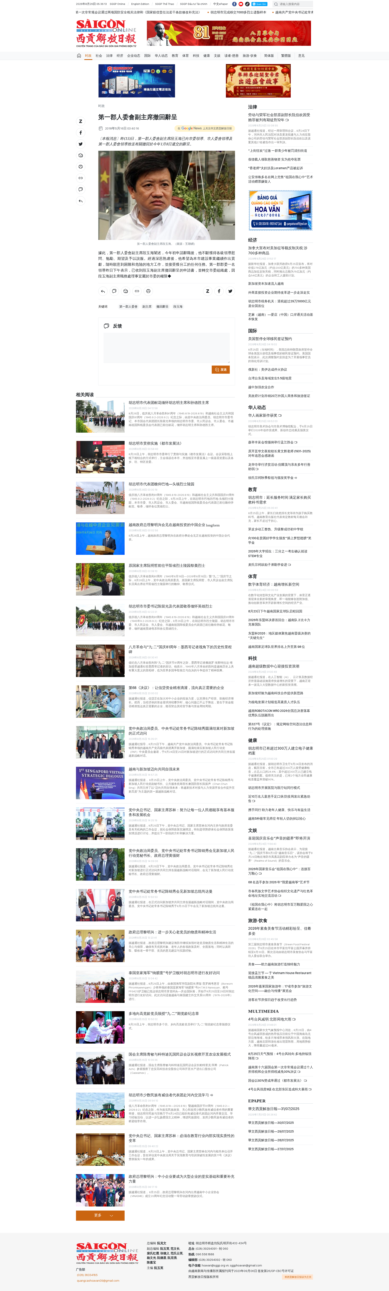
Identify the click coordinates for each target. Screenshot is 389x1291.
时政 (88, 56)
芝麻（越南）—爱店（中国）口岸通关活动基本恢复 (280, 317)
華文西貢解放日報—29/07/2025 (271, 1131)
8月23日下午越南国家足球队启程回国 (275, 611)
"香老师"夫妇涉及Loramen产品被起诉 (275, 168)
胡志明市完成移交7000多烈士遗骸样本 (139, 12)
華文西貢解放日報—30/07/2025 (271, 1123)
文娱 (217, 56)
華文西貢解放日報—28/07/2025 (271, 1140)
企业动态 (133, 56)
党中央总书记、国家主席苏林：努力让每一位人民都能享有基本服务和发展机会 (181, 812)
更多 (98, 1215)
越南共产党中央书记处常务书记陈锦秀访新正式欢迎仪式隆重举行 (223, 12)
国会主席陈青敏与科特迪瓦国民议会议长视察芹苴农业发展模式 (180, 1054)
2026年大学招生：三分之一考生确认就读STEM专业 (277, 553)
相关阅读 (85, 394)
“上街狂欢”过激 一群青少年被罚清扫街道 (277, 151)
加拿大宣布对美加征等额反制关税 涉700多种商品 (277, 250)
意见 (301, 56)
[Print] (80, 166)
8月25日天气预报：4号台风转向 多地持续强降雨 (279, 1056)
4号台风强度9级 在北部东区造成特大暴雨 (278, 1089)
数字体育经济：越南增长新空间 (273, 584)
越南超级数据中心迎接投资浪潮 (273, 666)
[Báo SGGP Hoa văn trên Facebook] (234, 4)
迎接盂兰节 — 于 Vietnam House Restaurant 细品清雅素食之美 (279, 975)
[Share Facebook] (80, 132)
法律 (109, 56)
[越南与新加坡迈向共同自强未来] (100, 783)
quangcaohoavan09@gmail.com (98, 1280)
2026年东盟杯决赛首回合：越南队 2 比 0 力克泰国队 (279, 622)
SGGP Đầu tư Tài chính (193, 3)
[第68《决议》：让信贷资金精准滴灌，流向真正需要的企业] (100, 701)
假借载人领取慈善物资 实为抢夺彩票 (274, 159)
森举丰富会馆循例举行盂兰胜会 (271, 442)
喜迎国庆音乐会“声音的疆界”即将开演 (279, 838)
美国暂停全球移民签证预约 (270, 339)
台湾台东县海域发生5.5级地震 (270, 378)
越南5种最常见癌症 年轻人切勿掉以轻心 (277, 818)
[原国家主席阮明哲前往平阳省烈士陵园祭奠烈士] (100, 579)
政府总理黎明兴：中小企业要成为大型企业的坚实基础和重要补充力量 (181, 1178)
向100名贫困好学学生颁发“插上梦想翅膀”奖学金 (279, 540)
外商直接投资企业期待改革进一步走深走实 (279, 292)
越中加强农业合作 (261, 387)
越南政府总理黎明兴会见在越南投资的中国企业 (174, 525)
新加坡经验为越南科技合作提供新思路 (275, 693)
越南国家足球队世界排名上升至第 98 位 (276, 647)
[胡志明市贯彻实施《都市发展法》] (100, 457)
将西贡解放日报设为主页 (298, 1277)
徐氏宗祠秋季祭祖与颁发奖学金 (271, 478)
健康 (206, 56)
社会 (99, 56)
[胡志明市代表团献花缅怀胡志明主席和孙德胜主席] (100, 416)
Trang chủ (79, 56)
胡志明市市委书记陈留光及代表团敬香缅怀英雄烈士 (171, 606)
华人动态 (161, 56)
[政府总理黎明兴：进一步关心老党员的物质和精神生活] (100, 946)
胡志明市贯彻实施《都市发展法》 (156, 443)
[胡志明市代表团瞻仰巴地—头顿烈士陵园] (100, 498)
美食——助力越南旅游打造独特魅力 (274, 964)
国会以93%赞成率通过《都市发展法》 (276, 1080)
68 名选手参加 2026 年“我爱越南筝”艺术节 (279, 882)
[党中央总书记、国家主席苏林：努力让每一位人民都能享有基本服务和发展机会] (100, 824)
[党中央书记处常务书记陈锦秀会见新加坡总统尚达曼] (100, 905)
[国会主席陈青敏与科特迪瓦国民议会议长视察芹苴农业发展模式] (100, 1068)
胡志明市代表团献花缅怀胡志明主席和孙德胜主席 (169, 402)
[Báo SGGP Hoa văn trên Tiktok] (247, 4)
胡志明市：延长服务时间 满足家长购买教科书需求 (279, 499)
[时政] (80, 200)
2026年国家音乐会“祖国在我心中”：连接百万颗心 (279, 871)
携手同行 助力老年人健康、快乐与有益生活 (279, 810)
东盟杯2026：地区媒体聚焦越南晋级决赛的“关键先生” (279, 635)
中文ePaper (220, 3)
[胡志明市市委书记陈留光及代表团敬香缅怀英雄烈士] (100, 620)
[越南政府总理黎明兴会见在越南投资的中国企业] (100, 538)
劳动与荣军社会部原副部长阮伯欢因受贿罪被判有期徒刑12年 (279, 117)
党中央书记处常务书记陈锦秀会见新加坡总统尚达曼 (171, 891)
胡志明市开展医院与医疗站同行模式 (274, 788)
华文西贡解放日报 (106, 33)
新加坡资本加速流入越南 (266, 284)
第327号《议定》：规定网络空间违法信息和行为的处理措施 (280, 726)
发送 (224, 369)
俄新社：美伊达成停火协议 (267, 369)
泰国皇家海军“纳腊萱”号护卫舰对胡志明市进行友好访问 (174, 973)
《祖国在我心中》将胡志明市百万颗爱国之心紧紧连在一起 (280, 907)
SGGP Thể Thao (164, 3)
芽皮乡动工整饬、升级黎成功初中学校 (275, 529)
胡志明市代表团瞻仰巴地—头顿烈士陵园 (161, 484)
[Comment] (80, 189)
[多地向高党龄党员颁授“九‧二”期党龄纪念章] (100, 1027)
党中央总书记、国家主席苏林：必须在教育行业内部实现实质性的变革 (181, 1138)
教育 (175, 56)
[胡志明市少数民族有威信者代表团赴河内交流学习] (100, 1109)
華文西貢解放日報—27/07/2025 (271, 1149)
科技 (196, 56)
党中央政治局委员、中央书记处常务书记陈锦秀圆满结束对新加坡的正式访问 (181, 730)
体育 (185, 56)
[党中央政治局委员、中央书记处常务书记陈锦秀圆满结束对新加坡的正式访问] (100, 742)
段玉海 (178, 306)
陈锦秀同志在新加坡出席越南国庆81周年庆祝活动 (314, 12)
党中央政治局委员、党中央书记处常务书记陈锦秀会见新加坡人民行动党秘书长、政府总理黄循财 (181, 853)
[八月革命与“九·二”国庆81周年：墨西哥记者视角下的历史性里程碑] (100, 661)
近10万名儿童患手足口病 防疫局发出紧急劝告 (279, 799)
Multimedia (263, 1011)
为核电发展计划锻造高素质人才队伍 (274, 702)
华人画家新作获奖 (263, 415)
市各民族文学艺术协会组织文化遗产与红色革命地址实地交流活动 (280, 893)
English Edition (140, 3)
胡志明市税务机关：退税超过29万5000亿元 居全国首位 (279, 303)
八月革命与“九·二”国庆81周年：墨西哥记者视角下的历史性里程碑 (180, 649)
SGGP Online (117, 3)
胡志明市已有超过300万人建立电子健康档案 (280, 750)
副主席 (147, 306)
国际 (147, 56)
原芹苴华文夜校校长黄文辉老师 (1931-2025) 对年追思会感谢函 (279, 453)
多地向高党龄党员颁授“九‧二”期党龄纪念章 (164, 1013)
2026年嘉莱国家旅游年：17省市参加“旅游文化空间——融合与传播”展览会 (280, 988)
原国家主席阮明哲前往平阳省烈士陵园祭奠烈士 (167, 565)
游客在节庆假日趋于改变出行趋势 (272, 1000)
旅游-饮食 (250, 56)
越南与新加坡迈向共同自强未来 (154, 769)
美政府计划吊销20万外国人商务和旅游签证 (279, 396)
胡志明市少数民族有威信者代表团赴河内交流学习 (169, 1095)
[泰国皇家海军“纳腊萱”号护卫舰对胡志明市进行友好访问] (100, 986)
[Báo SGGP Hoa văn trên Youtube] (240, 4)
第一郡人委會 (128, 306)
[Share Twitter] (80, 144)
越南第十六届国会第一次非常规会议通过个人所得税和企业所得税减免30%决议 (280, 1069)
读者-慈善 (231, 56)
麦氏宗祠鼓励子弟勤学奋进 (268, 565)
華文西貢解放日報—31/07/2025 (273, 1109)
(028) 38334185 (87, 1275)
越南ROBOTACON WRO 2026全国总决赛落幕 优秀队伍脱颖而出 (279, 713)
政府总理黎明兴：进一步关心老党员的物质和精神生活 (172, 932)
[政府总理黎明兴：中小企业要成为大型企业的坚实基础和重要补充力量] (100, 1190)
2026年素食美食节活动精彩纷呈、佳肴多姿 (279, 930)
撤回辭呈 (162, 306)
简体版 (269, 56)
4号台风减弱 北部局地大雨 (270, 1019)
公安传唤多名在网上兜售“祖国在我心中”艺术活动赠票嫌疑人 (280, 179)
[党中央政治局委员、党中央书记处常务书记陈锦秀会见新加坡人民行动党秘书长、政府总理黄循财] (100, 864)
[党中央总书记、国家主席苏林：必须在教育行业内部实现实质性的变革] (100, 1149)
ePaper (257, 1101)
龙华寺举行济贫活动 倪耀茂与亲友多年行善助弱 (279, 467)
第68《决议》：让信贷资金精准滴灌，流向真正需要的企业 (176, 688)
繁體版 (286, 56)
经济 (120, 56)
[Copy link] (80, 178)
